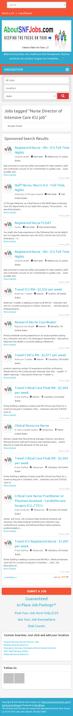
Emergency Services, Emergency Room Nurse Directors (30, 648)
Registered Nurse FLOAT (33, 223)
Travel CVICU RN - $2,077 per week (40, 355)
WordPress (39, 705)
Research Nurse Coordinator (35, 322)
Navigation (13, 69)
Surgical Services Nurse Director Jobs (21, 642)
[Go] (63, 96)
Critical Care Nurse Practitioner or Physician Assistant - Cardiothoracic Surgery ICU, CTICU (40, 500)
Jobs (55, 577)
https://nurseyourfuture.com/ (55, 702)
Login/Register (25, 13)
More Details (10, 175)
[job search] (65, 577)
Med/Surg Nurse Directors (16, 645)
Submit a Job (8, 13)
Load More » (10, 577)
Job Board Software (11, 705)
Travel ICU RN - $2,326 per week (38, 289)
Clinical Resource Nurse (32, 425)
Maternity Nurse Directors (16, 654)
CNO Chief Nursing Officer (16, 651)
